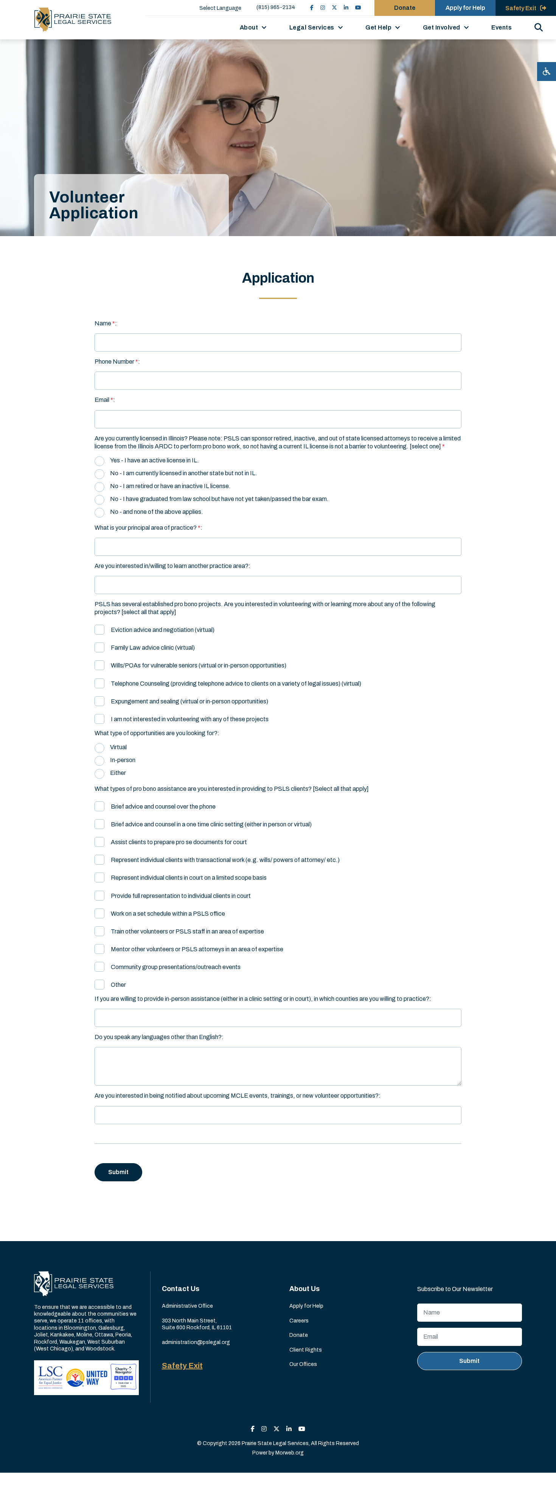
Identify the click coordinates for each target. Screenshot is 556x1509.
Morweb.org (289, 1453)
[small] (312, 8)
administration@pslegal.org (196, 1342)
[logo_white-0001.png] (73, 1283)
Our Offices (303, 1364)
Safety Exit (182, 1365)
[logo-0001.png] (73, 19)
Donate (404, 8)
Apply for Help (465, 8)
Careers (299, 1321)
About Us (304, 1289)
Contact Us (180, 1289)
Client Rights (305, 1350)
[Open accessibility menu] (546, 71)
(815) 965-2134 (275, 7)
